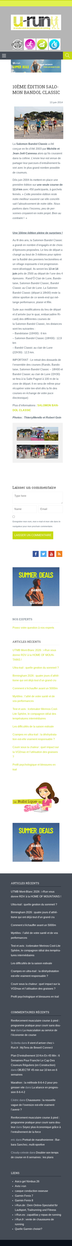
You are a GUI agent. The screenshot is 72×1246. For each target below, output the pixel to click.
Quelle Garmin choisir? (28, 1229)
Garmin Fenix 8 (24, 1200)
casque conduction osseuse (31, 1191)
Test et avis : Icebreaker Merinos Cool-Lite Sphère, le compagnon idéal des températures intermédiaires (35, 714)
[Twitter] (44, 554)
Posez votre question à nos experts (33, 627)
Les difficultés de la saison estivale (33, 726)
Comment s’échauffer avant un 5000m (35, 688)
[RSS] (59, 554)
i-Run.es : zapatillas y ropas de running (38, 1214)
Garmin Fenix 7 (24, 1195)
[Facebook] (36, 554)
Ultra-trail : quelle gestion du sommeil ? (36, 667)
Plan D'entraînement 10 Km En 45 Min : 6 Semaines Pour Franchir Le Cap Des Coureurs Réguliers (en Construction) (35, 1060)
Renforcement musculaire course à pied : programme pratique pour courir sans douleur (36, 1025)
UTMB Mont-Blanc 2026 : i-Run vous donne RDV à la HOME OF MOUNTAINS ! (34, 655)
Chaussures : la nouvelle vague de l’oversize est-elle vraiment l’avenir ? (33, 1105)
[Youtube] (51, 554)
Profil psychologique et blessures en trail (35, 996)
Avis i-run (20, 1186)
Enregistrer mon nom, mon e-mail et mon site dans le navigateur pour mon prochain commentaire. (36, 524)
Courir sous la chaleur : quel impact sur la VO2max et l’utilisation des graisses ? (36, 752)
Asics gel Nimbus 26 (27, 1181)
